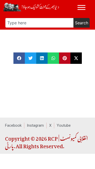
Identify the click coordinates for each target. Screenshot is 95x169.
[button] (19, 58)
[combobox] (39, 23)
